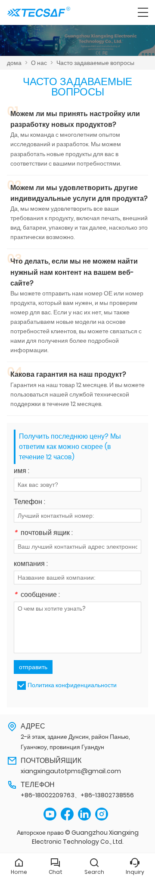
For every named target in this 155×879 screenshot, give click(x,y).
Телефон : (29, 502)
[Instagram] (101, 814)
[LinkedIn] (84, 814)
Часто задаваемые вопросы (95, 62)
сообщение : (37, 595)
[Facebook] (67, 814)
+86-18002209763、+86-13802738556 (77, 795)
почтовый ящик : (43, 533)
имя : (21, 471)
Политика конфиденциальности (72, 685)
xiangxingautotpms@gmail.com (71, 771)
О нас (39, 62)
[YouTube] (50, 814)
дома (14, 62)
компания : (31, 564)
